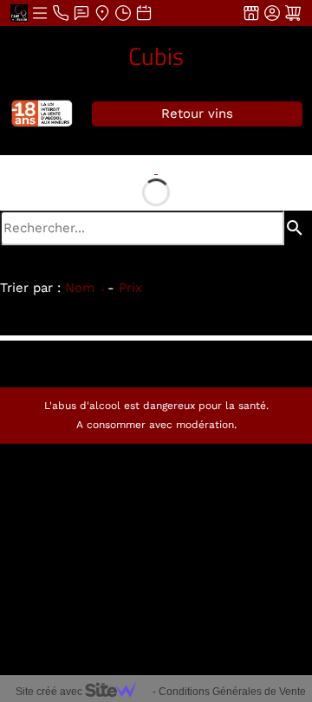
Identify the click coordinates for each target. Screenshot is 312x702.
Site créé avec (50, 692)
